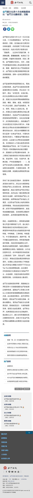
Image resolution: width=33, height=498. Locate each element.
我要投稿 (4, 442)
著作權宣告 (5, 476)
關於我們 (4, 434)
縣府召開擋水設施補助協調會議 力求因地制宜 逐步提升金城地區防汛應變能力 (18, 355)
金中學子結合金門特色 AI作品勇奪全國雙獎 (18, 373)
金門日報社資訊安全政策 (16, 476)
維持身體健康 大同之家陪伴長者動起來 (18, 351)
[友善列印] (18, 472)
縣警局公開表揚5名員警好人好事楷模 (18, 370)
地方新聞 (23, 8)
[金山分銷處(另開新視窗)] (20, 415)
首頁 (10, 8)
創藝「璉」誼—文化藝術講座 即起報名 (18, 340)
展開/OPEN (29, 432)
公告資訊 (4, 454)
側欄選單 (2, 2)
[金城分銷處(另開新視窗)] (20, 399)
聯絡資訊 (26, 476)
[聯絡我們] (15, 472)
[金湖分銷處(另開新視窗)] (23, 407)
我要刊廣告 (4, 450)
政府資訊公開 (5, 458)
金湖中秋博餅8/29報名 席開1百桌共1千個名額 (18, 344)
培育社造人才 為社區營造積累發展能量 (18, 347)
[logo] (16, 2)
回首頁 (27, 389)
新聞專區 (16, 8)
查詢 (30, 2)
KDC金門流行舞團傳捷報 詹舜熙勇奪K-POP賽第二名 (18, 377)
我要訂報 (4, 446)
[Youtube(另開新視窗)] (12, 472)
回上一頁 (19, 389)
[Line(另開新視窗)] (9, 472)
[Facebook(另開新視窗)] (6, 472)
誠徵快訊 (10, 366)
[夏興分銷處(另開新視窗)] (19, 424)
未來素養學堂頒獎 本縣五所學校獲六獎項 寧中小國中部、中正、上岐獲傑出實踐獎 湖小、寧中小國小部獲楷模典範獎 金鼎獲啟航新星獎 (18, 381)
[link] (4, 29)
